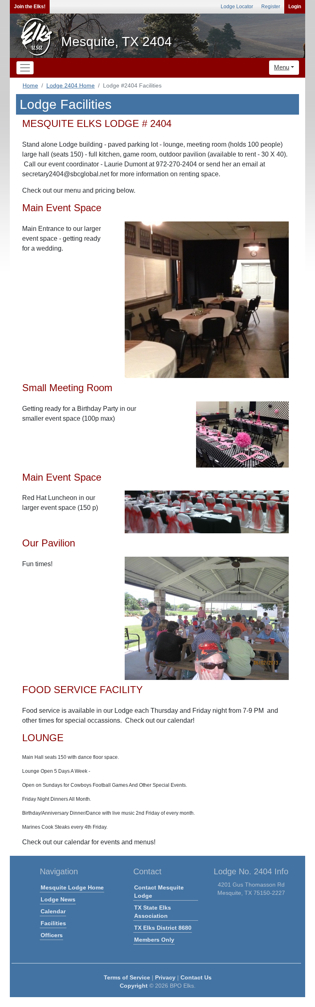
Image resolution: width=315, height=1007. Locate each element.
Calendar (53, 911)
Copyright (134, 985)
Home (30, 85)
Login (294, 6)
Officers (52, 935)
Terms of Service (127, 977)
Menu (281, 67)
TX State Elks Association (152, 911)
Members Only (154, 939)
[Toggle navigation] (25, 67)
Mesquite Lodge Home (72, 887)
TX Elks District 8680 (163, 927)
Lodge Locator (237, 6)
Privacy (165, 977)
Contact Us (196, 977)
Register (270, 6)
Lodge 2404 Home (70, 85)
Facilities (53, 923)
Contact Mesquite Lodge (159, 891)
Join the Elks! (30, 6)
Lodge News (58, 899)
